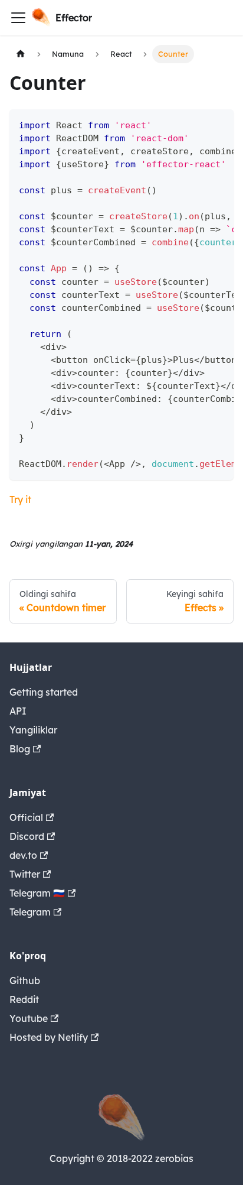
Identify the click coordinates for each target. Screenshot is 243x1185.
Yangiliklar (33, 730)
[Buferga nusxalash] (219, 124)
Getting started (43, 692)
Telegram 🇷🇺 (37, 893)
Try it (20, 499)
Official (26, 817)
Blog (19, 749)
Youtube (28, 1018)
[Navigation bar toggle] (18, 18)
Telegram (30, 912)
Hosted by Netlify (48, 1037)
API (18, 711)
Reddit (24, 999)
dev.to (23, 855)
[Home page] (20, 54)
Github (24, 980)
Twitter (24, 874)
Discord (26, 836)
